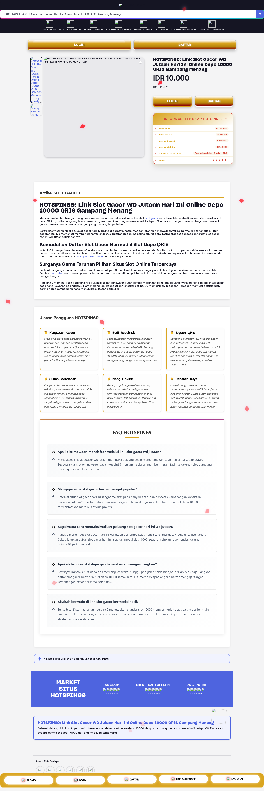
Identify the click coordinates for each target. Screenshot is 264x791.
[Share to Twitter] (40, 770)
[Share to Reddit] (80, 770)
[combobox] (128, 14)
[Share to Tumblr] (90, 770)
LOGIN (79, 45)
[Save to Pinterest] (70, 770)
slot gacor (152, 218)
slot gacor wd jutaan (90, 256)
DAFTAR (184, 45)
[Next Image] (141, 107)
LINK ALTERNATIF (186, 779)
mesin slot (56, 273)
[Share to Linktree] (60, 770)
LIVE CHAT (237, 779)
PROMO (31, 779)
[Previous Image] (47, 107)
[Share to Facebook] (50, 770)
